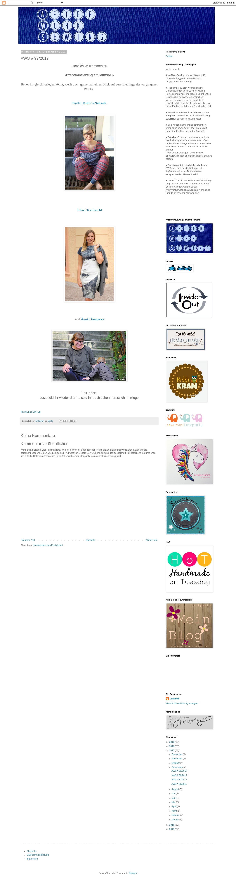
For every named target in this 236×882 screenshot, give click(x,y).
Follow (169, 56)
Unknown (174, 698)
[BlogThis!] (64, 421)
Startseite (90, 540)
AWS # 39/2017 (179, 771)
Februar (176, 815)
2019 (172, 742)
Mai (174, 802)
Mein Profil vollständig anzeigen (182, 703)
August (175, 789)
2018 (172, 746)
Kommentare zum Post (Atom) (48, 545)
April (174, 806)
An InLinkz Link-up (31, 411)
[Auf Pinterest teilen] (75, 421)
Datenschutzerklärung (38, 855)
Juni (174, 798)
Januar (175, 819)
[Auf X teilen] (68, 421)
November (177, 758)
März (174, 811)
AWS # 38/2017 (179, 775)
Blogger (133, 873)
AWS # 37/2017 (179, 779)
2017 (172, 750)
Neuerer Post (28, 540)
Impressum (32, 859)
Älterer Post (151, 540)
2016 (172, 825)
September (177, 767)
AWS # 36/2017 (179, 784)
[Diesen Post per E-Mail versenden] (61, 421)
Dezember (177, 754)
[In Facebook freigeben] (71, 421)
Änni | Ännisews (92, 319)
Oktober (176, 763)
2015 (172, 829)
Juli (174, 793)
